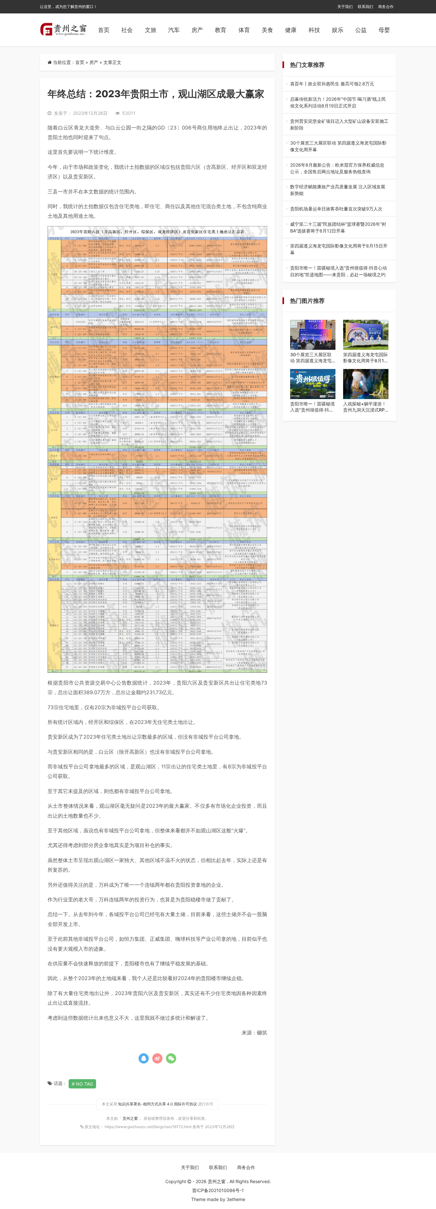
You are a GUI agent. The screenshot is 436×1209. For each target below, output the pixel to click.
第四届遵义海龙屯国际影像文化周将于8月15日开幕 (338, 249)
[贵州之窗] (63, 30)
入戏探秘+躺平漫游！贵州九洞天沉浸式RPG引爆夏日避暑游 (365, 407)
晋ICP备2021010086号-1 (218, 1190)
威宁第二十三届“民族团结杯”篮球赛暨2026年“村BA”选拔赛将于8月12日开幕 (338, 227)
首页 (103, 30)
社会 (127, 30)
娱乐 (337, 30)
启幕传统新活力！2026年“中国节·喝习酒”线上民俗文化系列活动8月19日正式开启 (339, 102)
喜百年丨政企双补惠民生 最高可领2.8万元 (338, 84)
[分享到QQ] (144, 1058)
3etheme (236, 1199)
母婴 (384, 30)
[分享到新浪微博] (157, 1058)
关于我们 (345, 6)
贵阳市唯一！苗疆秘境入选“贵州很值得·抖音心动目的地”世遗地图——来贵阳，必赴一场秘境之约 (338, 271)
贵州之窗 (131, 1118)
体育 (244, 30)
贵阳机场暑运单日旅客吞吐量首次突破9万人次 (339, 209)
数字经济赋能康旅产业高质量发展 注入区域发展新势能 (338, 190)
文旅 (150, 30)
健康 (291, 30)
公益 (361, 30)
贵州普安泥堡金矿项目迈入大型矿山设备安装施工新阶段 (339, 124)
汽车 (174, 30)
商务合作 (386, 6)
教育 (220, 30)
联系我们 (365, 6)
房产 (197, 30)
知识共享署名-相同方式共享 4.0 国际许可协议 (157, 1104)
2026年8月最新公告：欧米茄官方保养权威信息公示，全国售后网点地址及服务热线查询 (337, 168)
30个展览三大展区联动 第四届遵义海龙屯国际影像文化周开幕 (339, 146)
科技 (314, 30)
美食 (267, 30)
